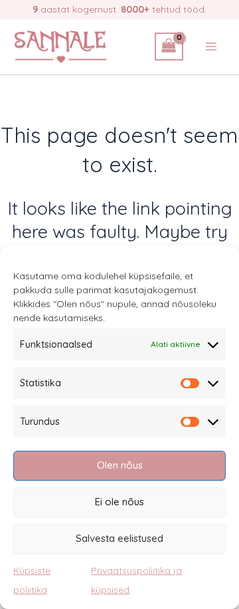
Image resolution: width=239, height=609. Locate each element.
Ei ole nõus (119, 501)
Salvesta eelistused (119, 538)
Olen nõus (120, 465)
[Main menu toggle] (211, 46)
